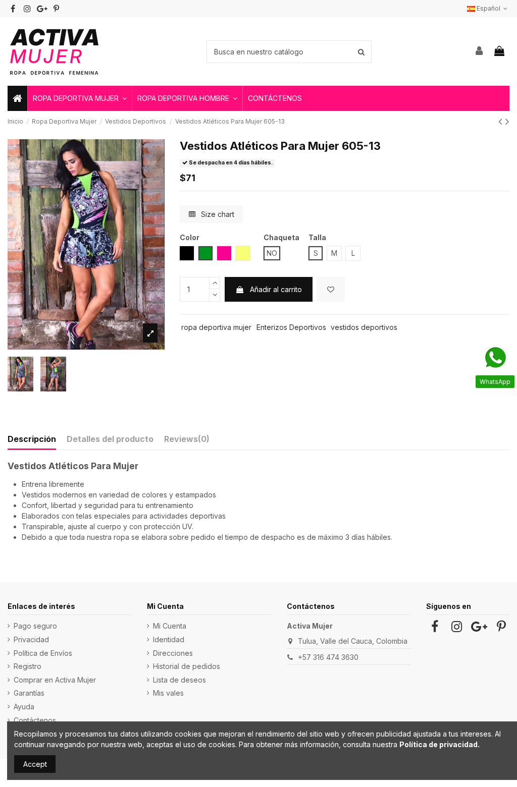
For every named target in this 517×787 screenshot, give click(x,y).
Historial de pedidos (186, 666)
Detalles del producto (110, 439)
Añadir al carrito (276, 289)
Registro (27, 666)
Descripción (32, 439)
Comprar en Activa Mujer (55, 680)
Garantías (29, 693)
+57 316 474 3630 (328, 657)
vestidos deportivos (364, 327)
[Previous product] (501, 121)
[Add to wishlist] (331, 289)
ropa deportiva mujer (216, 327)
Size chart (216, 214)
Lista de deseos (179, 680)
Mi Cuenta (169, 626)
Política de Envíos (43, 653)
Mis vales (168, 693)
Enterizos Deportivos (291, 327)
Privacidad (31, 639)
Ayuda (24, 706)
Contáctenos (35, 720)
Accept (35, 764)
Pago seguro (35, 626)
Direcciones (173, 653)
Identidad (168, 639)
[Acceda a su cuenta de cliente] (479, 51)
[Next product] (507, 121)
